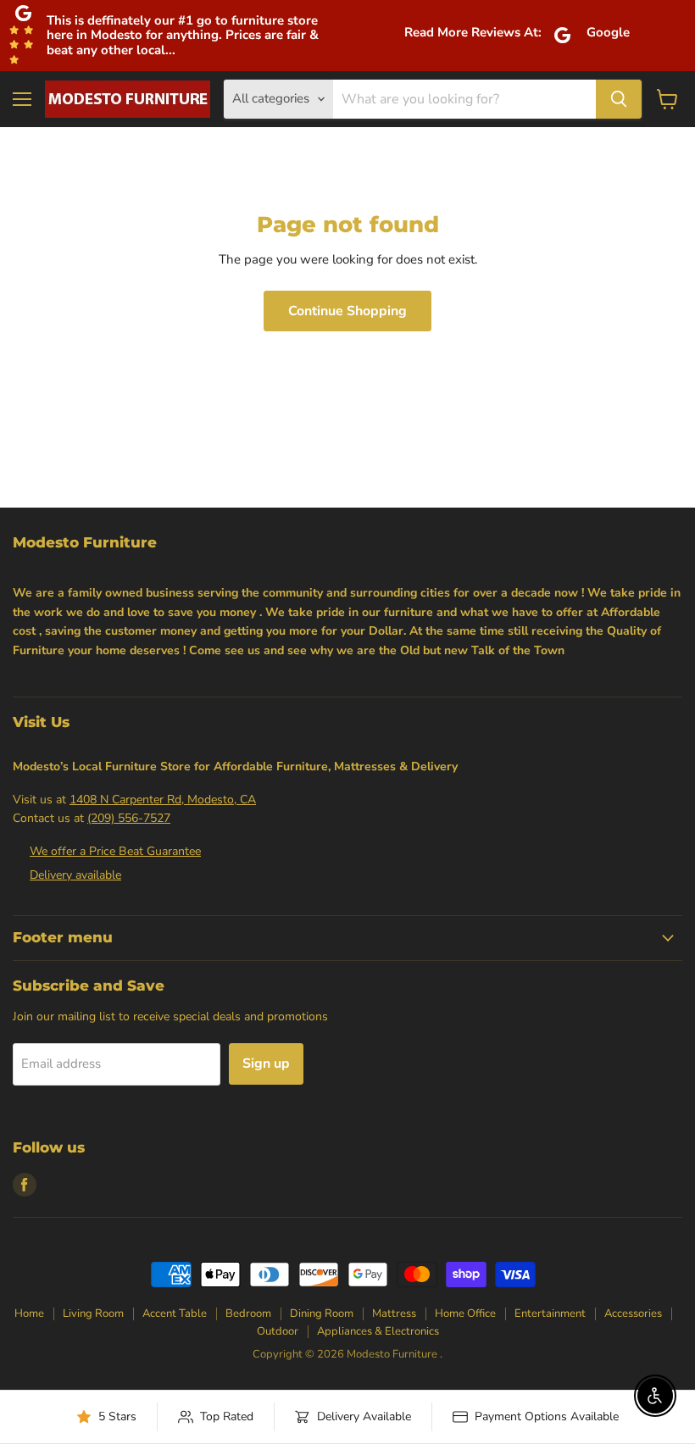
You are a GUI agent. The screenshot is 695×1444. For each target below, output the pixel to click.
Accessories (633, 1313)
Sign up (266, 1063)
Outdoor (277, 1331)
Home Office (465, 1313)
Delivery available (75, 875)
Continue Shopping (347, 311)
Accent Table (174, 1313)
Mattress (394, 1313)
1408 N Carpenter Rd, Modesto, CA (163, 799)
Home (29, 1313)
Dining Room (321, 1313)
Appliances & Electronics (378, 1331)
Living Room (93, 1313)
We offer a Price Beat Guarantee (115, 851)
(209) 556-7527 (128, 818)
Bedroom (248, 1313)
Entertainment (550, 1313)
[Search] (619, 99)
